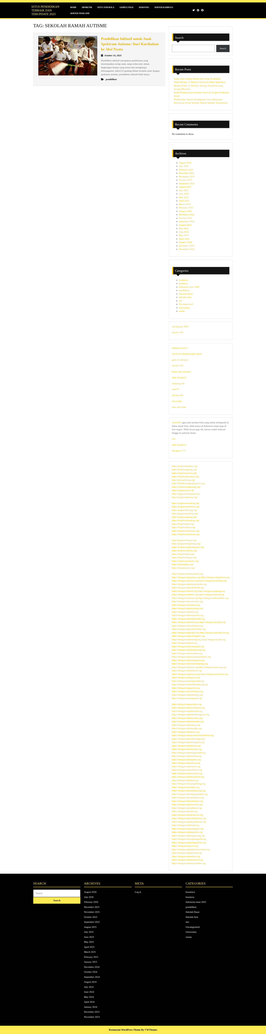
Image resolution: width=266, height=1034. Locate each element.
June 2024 (184, 232)
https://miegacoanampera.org (186, 605)
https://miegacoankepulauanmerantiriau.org (193, 735)
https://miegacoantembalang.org (187, 695)
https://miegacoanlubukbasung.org (188, 650)
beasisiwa (183, 280)
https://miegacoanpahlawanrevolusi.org (191, 849)
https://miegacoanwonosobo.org (187, 601)
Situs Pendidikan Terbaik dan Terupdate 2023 (45, 10)
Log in (138, 892)
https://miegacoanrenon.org (185, 580)
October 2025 (185, 180)
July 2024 (183, 228)
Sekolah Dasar (186, 294)
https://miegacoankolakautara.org (188, 646)
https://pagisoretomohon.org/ (186, 506)
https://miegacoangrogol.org (185, 632)
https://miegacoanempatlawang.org (189, 790)
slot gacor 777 (179, 450)
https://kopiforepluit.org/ (183, 527)
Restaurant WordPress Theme (125, 1029)
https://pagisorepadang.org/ (185, 513)
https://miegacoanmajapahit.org (187, 698)
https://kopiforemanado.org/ (185, 561)
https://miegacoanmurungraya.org (188, 742)
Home (73, 7)
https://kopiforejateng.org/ (184, 469)
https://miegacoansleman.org (214, 674)
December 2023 (186, 246)
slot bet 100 (177, 332)
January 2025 (185, 211)
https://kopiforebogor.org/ (184, 557)
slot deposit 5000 (180, 326)
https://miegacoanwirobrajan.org (187, 691)
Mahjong (144, 7)
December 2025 (186, 173)
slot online (177, 401)
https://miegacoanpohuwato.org (187, 711)
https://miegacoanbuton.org (185, 780)
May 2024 (184, 235)
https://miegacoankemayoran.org (188, 615)
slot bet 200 (177, 365)
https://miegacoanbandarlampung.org (190, 663)
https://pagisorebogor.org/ (184, 540)
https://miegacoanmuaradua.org (187, 653)
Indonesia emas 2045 (189, 287)
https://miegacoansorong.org (212, 667)
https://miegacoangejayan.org (186, 577)
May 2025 (184, 197)
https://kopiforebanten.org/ (184, 466)
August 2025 (185, 187)
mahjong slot (178, 383)
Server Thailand (79, 13)
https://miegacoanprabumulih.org (188, 587)
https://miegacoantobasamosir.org (188, 777)
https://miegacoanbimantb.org (186, 745)
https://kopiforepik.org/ (183, 524)
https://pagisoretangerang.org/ (186, 543)
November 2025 (187, 176)
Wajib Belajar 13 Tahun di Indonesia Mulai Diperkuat (199, 82)
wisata (182, 311)
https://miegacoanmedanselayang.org (190, 684)
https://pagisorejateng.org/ (184, 517)
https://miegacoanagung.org (211, 591)
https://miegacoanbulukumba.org (188, 721)
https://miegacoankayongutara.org (188, 707)
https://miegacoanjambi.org (185, 667)
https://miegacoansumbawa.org (187, 808)
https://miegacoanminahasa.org (187, 670)
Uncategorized (186, 304)
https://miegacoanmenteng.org (186, 639)
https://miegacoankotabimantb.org (188, 619)
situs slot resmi (179, 407)
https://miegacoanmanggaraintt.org (188, 752)
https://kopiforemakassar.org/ (186, 534)
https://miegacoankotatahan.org (213, 598)
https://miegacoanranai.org (184, 598)
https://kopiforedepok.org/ (184, 550)
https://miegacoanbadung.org (186, 763)
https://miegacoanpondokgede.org (188, 636)
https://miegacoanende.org (184, 591)
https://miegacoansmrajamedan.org (189, 863)
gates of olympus (180, 360)
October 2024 (185, 218)
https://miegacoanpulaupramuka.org (189, 584)
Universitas (184, 307)
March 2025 (185, 204)
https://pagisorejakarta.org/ (184, 497)
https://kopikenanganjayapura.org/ (188, 483)
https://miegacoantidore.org (185, 594)
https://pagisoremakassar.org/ (186, 494)
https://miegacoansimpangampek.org (189, 794)
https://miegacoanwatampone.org (188, 797)
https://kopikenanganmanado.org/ (188, 547)
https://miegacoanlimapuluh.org (187, 832)
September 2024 (187, 221)
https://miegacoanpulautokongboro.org (190, 714)
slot (180, 301)
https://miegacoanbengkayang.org (188, 835)
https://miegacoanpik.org (214, 639)
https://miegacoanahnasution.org (187, 573)
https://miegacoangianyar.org (186, 674)
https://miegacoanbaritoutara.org (187, 801)
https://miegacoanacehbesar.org (187, 770)
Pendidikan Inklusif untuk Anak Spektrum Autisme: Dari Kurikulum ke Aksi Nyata (130, 44)
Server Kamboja (163, 7)
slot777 (175, 389)
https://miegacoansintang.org (213, 580)
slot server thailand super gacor (187, 354)
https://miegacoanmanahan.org (187, 704)
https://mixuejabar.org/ (182, 564)
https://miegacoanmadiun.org (186, 856)
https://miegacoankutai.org (184, 811)
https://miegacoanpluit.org (184, 643)
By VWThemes (149, 1029)
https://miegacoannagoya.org (186, 677)
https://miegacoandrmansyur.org (187, 859)
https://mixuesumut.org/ (183, 568)
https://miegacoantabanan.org (186, 766)
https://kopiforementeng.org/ (185, 520)
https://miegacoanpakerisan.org (187, 853)
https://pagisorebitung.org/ (184, 510)
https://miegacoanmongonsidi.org (188, 681)
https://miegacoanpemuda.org (215, 577)
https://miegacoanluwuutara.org (187, 773)
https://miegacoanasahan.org (185, 787)
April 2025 (184, 200)
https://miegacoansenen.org (185, 612)
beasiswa (183, 283)
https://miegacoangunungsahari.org (189, 842)
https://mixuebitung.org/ (183, 480)
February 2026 (186, 169)
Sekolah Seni (185, 297)
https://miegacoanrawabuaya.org (187, 625)
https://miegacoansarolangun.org (187, 828)
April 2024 (184, 239)
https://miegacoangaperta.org (186, 688)
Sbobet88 (87, 7)
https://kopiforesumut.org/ (184, 473)
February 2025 (186, 207)
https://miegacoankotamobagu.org (188, 739)
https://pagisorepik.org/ (183, 490)
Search (179, 37)
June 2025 (184, 194)
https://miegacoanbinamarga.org (187, 608)
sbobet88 (176, 422)
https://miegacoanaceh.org (211, 594)
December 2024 (186, 214)
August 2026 (185, 163)
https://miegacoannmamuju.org (187, 749)
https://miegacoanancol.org (185, 846)
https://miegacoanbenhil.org (185, 622)
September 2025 (187, 183)
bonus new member (181, 371)
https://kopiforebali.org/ (183, 554)
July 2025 (183, 190)
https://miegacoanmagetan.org (186, 759)
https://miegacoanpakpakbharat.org (189, 822)
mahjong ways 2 (180, 348)
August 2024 (185, 225)
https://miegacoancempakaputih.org (189, 839)
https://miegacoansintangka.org (187, 728)
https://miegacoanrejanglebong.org (188, 783)
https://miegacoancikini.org (212, 622)
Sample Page (126, 7)
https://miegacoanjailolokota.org (187, 815)
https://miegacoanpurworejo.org (187, 804)
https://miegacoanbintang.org (186, 725)
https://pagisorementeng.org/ (185, 503)
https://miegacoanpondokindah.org (189, 629)
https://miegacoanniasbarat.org (186, 756)
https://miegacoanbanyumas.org (187, 718)
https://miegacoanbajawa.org (186, 732)
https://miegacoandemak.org (185, 825)
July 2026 (183, 166)
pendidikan (184, 290)
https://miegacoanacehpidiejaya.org (189, 818)
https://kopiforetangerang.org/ (186, 487)
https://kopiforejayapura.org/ (185, 476)
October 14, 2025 (113, 55)
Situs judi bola (105, 7)
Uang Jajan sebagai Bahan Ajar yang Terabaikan (197, 78)
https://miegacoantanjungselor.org (188, 660)
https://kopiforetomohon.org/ (186, 531)
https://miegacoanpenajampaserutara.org (191, 656)
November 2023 (187, 249)
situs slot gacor (179, 377)
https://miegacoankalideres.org (214, 632)
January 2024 (185, 242)
